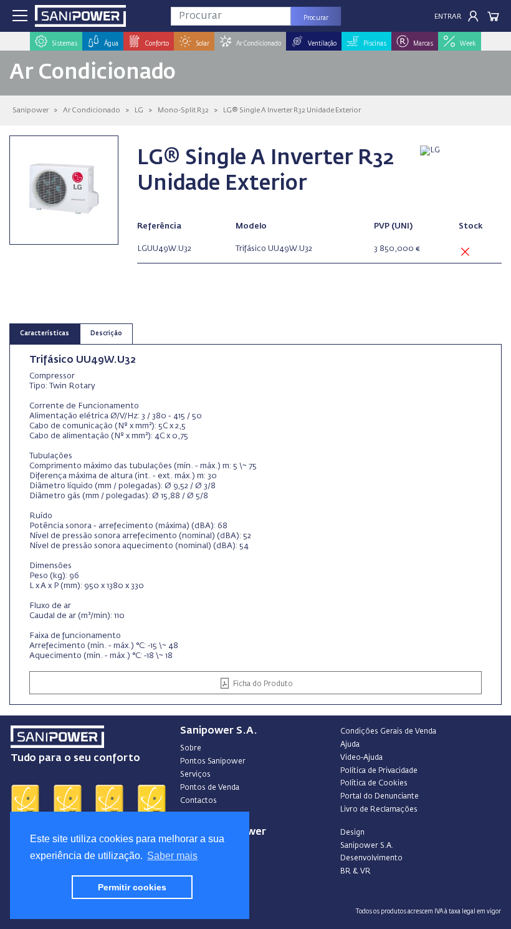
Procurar (315, 18)
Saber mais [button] (172, 855)
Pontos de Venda (209, 788)
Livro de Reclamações (379, 809)
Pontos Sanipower (213, 761)
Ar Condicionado (91, 110)
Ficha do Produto (262, 684)
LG (139, 110)
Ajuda (350, 745)
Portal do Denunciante (379, 796)
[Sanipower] (80, 16)
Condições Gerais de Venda (388, 731)
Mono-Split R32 (183, 110)
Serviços (195, 775)
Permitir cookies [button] (132, 887)
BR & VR (355, 871)
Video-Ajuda (361, 758)
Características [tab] (44, 334)
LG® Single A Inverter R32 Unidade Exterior (292, 110)
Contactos (198, 801)
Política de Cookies (374, 783)
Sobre (190, 748)
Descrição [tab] (106, 334)
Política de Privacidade (379, 771)
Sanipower (30, 110)
